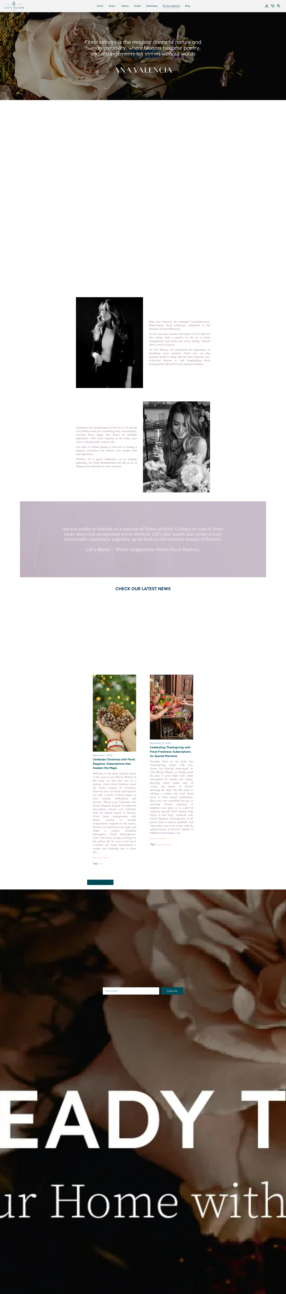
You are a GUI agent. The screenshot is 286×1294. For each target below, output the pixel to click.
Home (100, 5)
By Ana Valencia (171, 5)
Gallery (125, 5)
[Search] (279, 6)
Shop (111, 5)
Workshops (152, 5)
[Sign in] (267, 6)
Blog (187, 5)
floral (101, 864)
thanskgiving (166, 844)
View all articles (100, 882)
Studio (137, 5)
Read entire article (100, 858)
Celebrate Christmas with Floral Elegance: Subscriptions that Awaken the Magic (114, 764)
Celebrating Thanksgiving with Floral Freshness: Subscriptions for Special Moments (170, 752)
